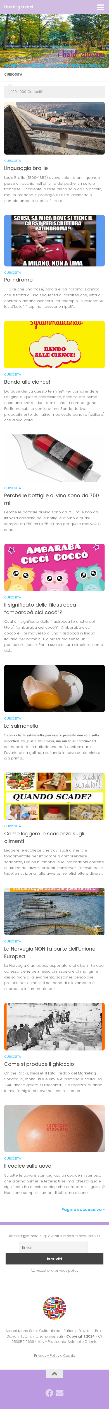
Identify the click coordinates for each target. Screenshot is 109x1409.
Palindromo (18, 279)
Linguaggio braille (26, 168)
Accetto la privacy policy (57, 1270)
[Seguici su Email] (59, 1393)
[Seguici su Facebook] (49, 1393)
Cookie (69, 1355)
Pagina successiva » (83, 1209)
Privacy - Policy (47, 1355)
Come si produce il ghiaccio (39, 1064)
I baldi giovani (18, 7)
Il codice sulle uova (27, 1165)
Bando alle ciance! (27, 381)
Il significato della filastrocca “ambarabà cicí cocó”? (40, 608)
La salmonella (21, 725)
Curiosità (12, 160)
